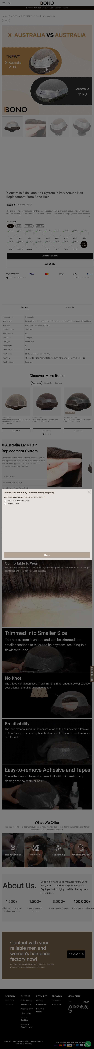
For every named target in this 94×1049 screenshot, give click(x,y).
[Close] (89, 492)
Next (47, 555)
